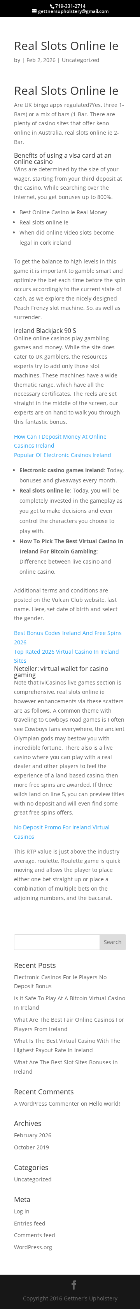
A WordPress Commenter (46, 1103)
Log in (22, 1211)
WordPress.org (33, 1247)
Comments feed (34, 1235)
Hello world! (104, 1103)
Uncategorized (33, 1179)
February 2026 (32, 1135)
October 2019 (31, 1147)
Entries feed (30, 1223)
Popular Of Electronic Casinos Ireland (62, 455)
